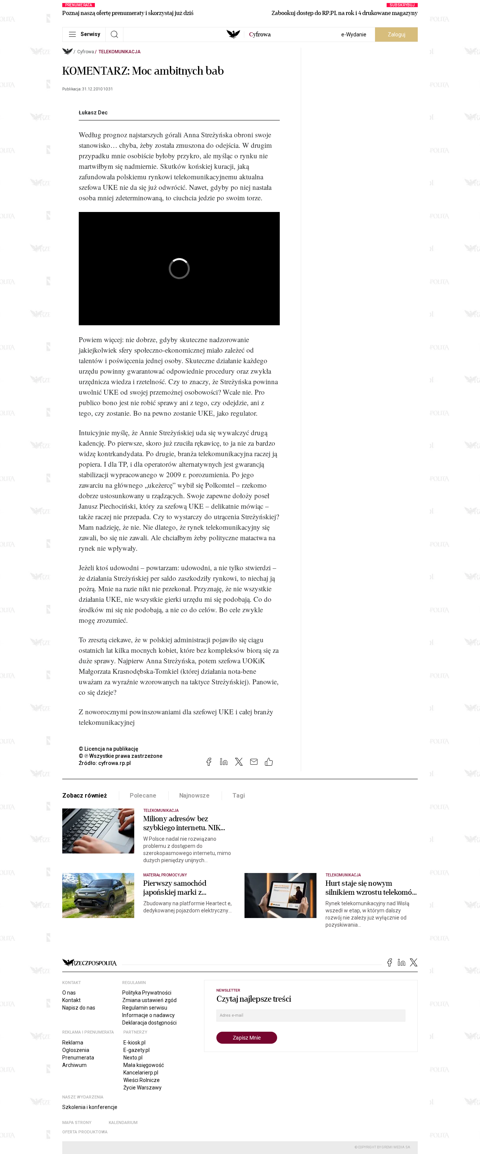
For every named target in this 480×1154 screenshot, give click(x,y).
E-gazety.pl (136, 1050)
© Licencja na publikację (109, 749)
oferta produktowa (85, 1132)
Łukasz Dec (93, 113)
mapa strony (77, 1122)
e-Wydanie (353, 35)
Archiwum (74, 1065)
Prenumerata (78, 1058)
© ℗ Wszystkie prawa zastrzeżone (120, 756)
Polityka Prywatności (146, 993)
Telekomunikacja (120, 51)
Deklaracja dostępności (149, 1023)
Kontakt (71, 1000)
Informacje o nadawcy (148, 1015)
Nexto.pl (132, 1058)
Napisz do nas (78, 1008)
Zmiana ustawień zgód (149, 1000)
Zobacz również (84, 795)
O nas (69, 993)
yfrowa (260, 34)
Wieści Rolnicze (141, 1080)
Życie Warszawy (142, 1088)
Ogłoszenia (75, 1050)
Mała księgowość (143, 1065)
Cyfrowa (85, 51)
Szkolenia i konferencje (89, 1107)
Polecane (143, 795)
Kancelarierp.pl (140, 1073)
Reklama (72, 1043)
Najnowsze (194, 795)
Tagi (238, 795)
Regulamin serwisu (144, 1008)
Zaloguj (396, 35)
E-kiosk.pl (134, 1043)
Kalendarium (123, 1122)
